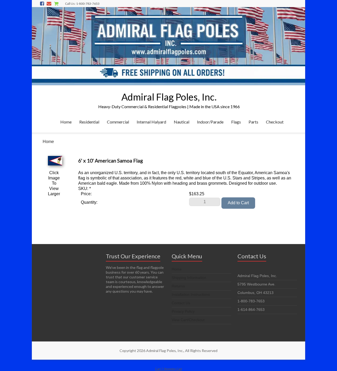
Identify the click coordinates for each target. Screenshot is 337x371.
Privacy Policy (183, 311)
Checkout (275, 121)
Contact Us (181, 303)
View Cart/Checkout (188, 320)
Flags (236, 121)
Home (66, 121)
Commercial (118, 121)
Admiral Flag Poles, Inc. (169, 97)
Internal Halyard (151, 121)
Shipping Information (189, 277)
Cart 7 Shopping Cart (168, 368)
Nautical (181, 121)
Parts (253, 121)
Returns (178, 286)
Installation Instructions (191, 294)
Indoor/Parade (210, 121)
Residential (89, 121)
